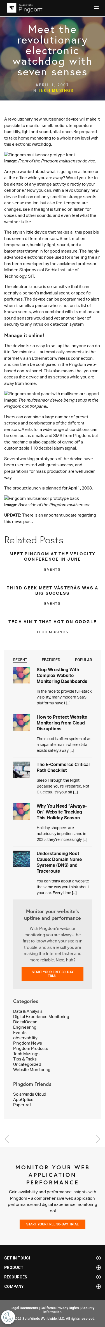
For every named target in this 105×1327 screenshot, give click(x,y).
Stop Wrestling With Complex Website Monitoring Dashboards (62, 675)
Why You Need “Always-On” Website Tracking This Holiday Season (62, 811)
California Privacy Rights (60, 1308)
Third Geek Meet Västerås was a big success (53, 590)
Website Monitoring (31, 1069)
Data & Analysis (28, 1011)
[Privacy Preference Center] (8, 1317)
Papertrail (22, 1104)
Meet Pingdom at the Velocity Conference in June (52, 556)
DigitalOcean (25, 1021)
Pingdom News (27, 1043)
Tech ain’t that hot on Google (52, 621)
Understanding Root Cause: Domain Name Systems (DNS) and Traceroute (59, 862)
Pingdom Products (30, 1048)
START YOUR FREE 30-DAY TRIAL (53, 974)
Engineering (24, 1027)
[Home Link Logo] (23, 8)
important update (60, 515)
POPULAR (83, 659)
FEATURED (51, 659)
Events (20, 1032)
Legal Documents (24, 1308)
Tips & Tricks (25, 1059)
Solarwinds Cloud (29, 1094)
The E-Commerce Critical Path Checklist (63, 767)
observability (25, 1037)
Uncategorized (27, 1064)
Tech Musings (56, 90)
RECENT (20, 659)
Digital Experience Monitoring (41, 1016)
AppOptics (23, 1099)
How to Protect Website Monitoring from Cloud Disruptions (62, 722)
